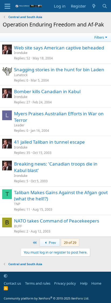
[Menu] (7, 6)
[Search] (104, 6)
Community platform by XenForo (46, 298)
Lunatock (20, 75)
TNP (17, 204)
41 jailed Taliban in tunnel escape (49, 142)
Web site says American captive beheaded (59, 48)
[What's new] (94, 6)
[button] (5, 276)
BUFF (18, 226)
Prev (52, 242)
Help (84, 283)
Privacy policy (65, 283)
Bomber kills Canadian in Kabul (47, 91)
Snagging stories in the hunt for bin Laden (59, 69)
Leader (19, 125)
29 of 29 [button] (70, 242)
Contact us (12, 283)
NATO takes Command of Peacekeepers (56, 221)
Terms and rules (37, 283)
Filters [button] (99, 37)
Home (96, 283)
